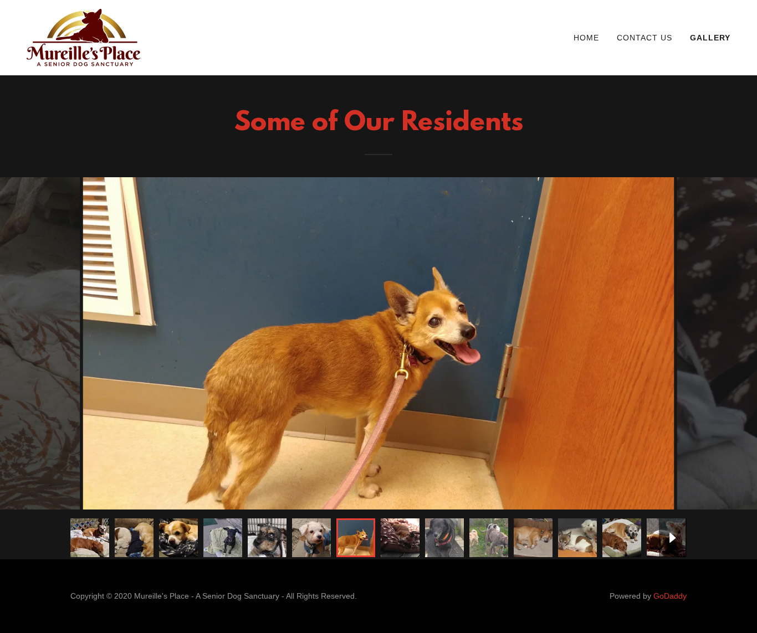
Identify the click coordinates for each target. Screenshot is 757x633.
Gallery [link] (710, 37)
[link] (84, 37)
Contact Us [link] (644, 37)
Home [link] (586, 37)
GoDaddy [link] (670, 595)
